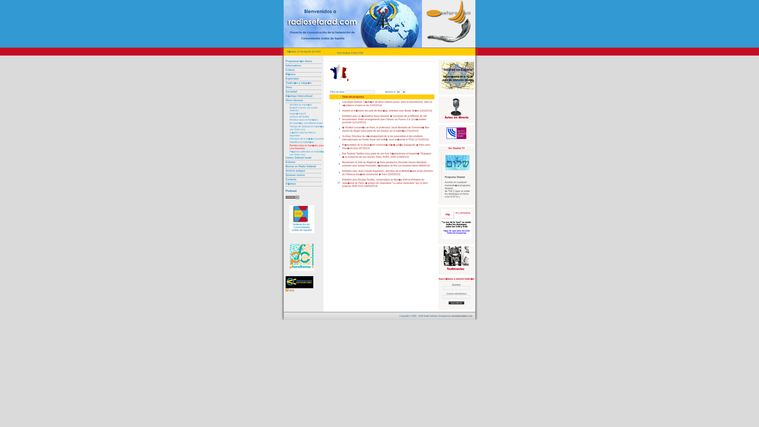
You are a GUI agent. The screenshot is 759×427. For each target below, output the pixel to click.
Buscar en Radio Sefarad (301, 166)
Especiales (292, 78)
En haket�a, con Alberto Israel (306, 123)
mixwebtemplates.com (461, 316)
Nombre (456, 284)
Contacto (291, 179)
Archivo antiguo (295, 170)
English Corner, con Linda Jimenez (303, 109)
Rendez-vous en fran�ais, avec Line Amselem (307, 147)
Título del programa (353, 96)
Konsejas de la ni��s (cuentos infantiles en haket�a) (307, 140)
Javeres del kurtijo (299, 116)
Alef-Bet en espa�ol (301, 104)
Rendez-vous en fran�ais (304, 119)
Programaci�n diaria (299, 61)
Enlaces (290, 162)
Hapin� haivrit (298, 113)
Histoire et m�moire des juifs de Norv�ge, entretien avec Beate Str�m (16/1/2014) (387, 110)
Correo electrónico (456, 293)
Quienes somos (295, 175)
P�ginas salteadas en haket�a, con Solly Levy (307, 153)
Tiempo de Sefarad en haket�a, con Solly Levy (307, 128)
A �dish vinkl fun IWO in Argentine (303, 134)
